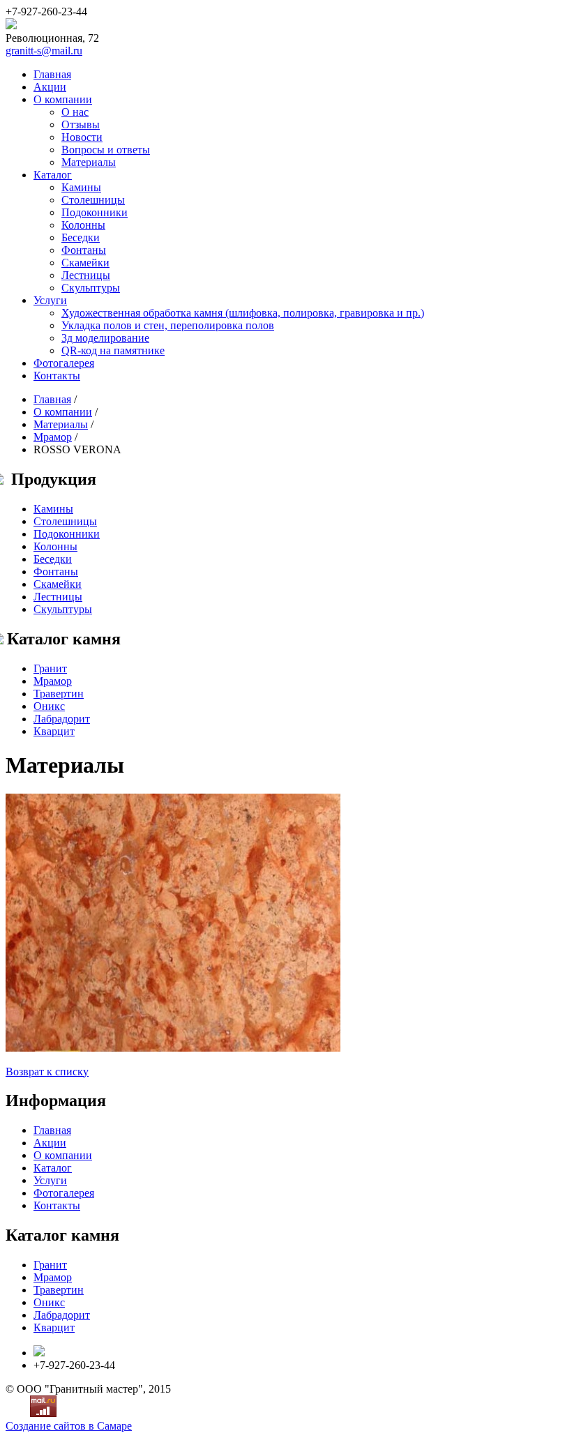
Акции (49, 87)
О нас (75, 112)
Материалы (88, 162)
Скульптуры (90, 288)
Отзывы (80, 124)
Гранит (50, 668)
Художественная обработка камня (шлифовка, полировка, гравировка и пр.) (242, 313)
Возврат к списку (47, 1071)
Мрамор (52, 437)
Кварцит (54, 731)
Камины (81, 187)
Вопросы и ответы (105, 150)
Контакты (56, 375)
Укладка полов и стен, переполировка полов (167, 325)
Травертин (58, 693)
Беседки (80, 237)
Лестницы (85, 275)
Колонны (83, 225)
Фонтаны (83, 250)
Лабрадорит (61, 719)
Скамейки (85, 262)
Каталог (52, 175)
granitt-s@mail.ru (44, 50)
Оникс (49, 706)
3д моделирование (105, 338)
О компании (62, 99)
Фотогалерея (63, 363)
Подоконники (94, 212)
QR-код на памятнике (113, 350)
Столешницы (93, 200)
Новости (82, 137)
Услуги (50, 300)
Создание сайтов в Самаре (69, 1426)
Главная (52, 74)
